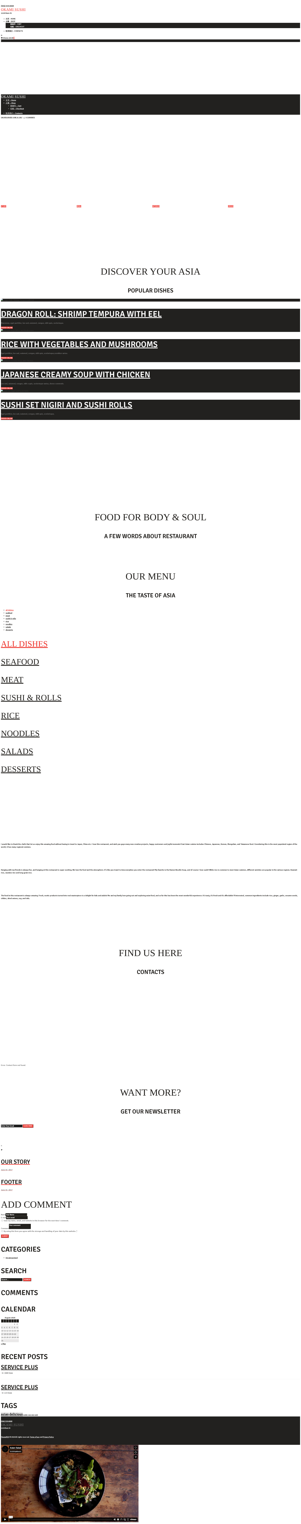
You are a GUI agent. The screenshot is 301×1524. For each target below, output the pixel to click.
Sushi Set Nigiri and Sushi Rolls (66, 405)
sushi (36, 1415)
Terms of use (35, 1437)
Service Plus (19, 1367)
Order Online (7, 328)
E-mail (3, 1217)
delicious (16, 1414)
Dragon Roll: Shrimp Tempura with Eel (81, 314)
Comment (5, 1228)
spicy (32, 1415)
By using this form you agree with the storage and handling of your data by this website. (40, 1231)
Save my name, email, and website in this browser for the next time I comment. (36, 1221)
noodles (25, 1415)
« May (3, 1344)
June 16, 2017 (17, 117)
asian (5, 1414)
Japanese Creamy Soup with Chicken (75, 375)
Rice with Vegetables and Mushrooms (79, 344)
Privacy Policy (48, 1437)
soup (29, 1415)
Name (3, 1215)
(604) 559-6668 (7, 6)
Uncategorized (6, 117)
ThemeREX (5, 1437)
